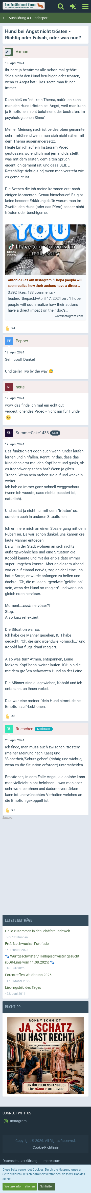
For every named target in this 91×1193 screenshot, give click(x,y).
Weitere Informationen (20, 1186)
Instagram (18, 1121)
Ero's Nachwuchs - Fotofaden (28, 944)
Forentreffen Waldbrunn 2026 (28, 975)
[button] (85, 6)
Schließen (46, 1186)
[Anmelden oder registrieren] (73, 6)
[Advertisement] (45, 864)
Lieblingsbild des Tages (23, 987)
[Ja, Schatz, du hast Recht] (45, 1055)
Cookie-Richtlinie (45, 1147)
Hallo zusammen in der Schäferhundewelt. (38, 931)
